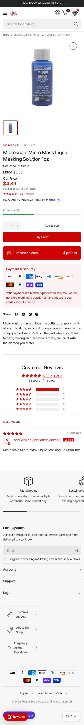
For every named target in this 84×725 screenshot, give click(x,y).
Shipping (7, 188)
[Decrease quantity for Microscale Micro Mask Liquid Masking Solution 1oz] (6, 226)
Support (9, 581)
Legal (7, 593)
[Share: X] (23, 314)
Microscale (11, 145)
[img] (12, 434)
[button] (24, 389)
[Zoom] (73, 46)
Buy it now (42, 237)
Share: (7, 314)
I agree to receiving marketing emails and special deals (45, 559)
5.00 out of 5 (52, 376)
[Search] (76, 24)
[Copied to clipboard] (36, 314)
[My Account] (57, 12)
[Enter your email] (77, 550)
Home (6, 35)
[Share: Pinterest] (30, 314)
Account (9, 569)
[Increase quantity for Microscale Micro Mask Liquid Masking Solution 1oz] (17, 226)
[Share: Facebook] (16, 314)
